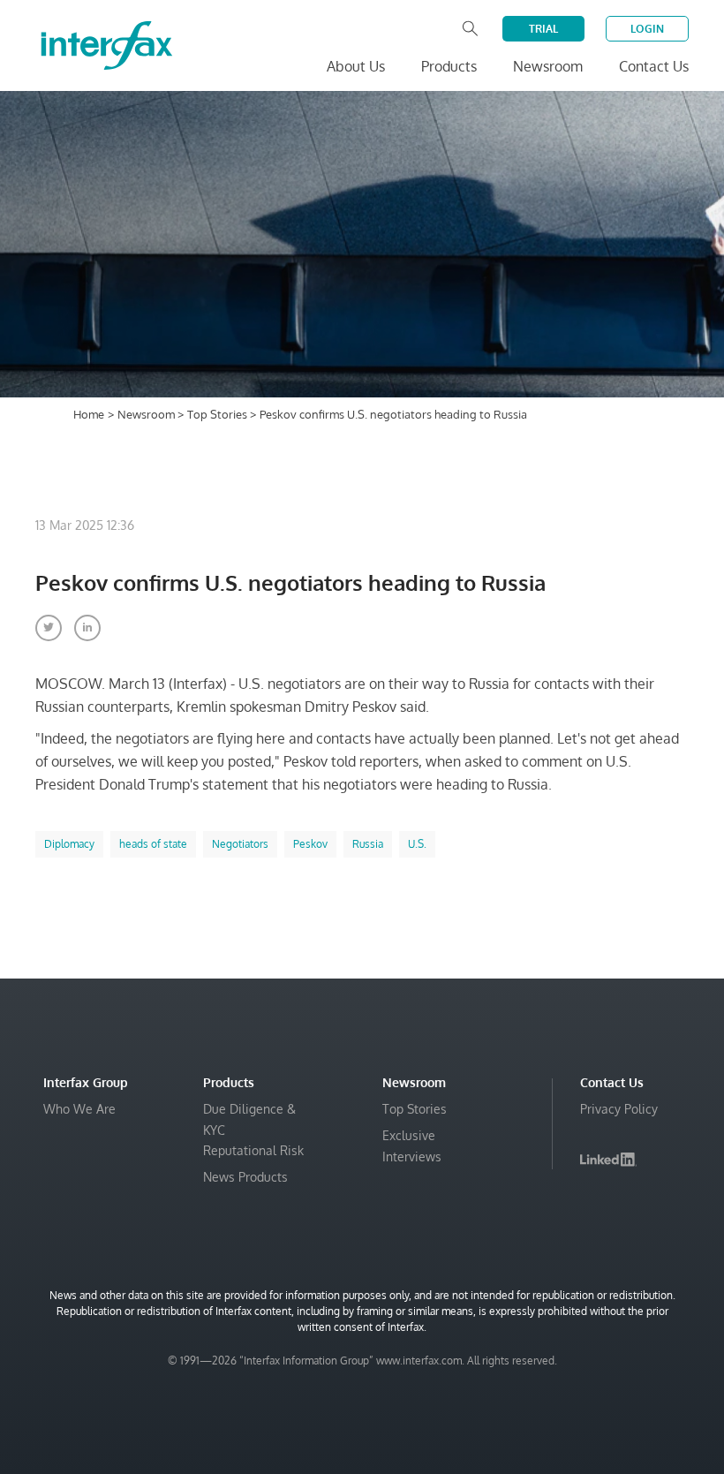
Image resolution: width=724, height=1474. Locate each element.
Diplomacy (69, 843)
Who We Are (79, 1108)
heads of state (153, 843)
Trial (543, 28)
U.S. (417, 843)
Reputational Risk (253, 1150)
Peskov (310, 843)
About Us (356, 66)
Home (88, 414)
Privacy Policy (619, 1108)
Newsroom (147, 414)
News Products (245, 1176)
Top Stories (218, 414)
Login (647, 28)
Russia (367, 843)
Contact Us (654, 66)
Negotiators (240, 843)
